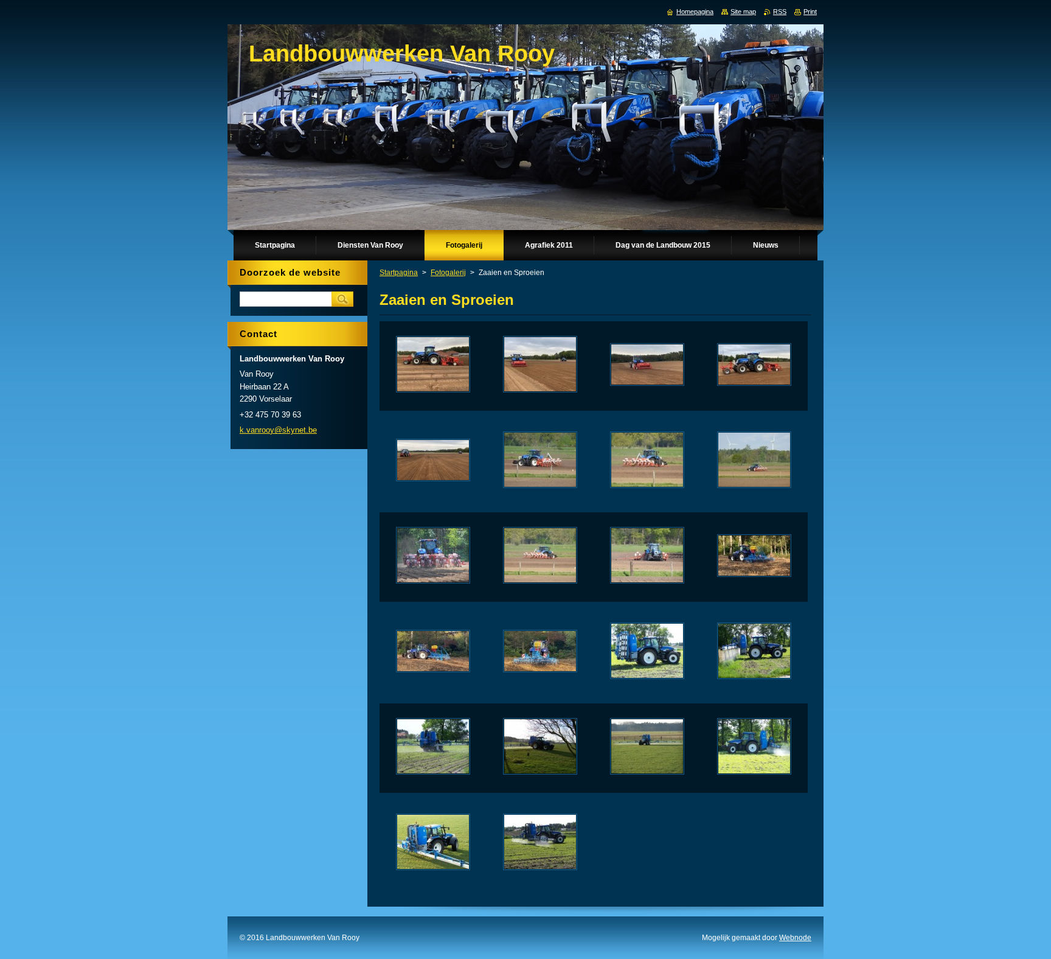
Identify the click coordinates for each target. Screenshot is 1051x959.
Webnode (795, 937)
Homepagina (694, 11)
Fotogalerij (448, 272)
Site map (743, 11)
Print (810, 11)
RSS (779, 11)
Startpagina (399, 272)
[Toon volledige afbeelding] (433, 366)
